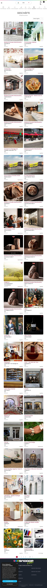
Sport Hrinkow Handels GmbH (12, 175)
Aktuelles (18, 581)
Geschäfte (19, 575)
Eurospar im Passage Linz (11, 149)
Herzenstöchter (28, 415)
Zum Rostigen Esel (29, 69)
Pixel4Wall (7, 362)
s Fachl (26, 389)
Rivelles (6, 522)
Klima (5, 549)
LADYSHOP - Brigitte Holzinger (12, 495)
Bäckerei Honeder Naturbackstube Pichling (15, 309)
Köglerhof (6, 282)
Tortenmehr (7, 69)
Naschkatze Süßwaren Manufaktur (33, 469)
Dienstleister (19, 578)
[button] (24, 2)
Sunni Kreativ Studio (9, 229)
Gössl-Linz (7, 335)
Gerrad (6, 442)
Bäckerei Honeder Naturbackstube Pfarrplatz (16, 42)
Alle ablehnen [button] (10, 584)
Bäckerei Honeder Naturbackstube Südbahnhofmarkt (18, 202)
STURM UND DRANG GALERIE (31, 522)
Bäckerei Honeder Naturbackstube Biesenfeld (16, 255)
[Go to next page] (32, 557)
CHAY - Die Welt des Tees (31, 362)
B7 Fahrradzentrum (29, 175)
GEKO (25, 309)
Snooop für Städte (36, 568)
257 (30, 556)
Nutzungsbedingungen (39, 584)
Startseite (33, 575)
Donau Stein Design (29, 442)
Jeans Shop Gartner (9, 389)
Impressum (23, 586)
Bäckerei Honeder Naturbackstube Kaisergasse (17, 95)
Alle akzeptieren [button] (9, 581)
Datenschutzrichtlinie (5, 578)
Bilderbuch (7, 415)
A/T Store (27, 495)
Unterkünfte (19, 571)
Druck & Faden (28, 549)
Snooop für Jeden (35, 571)
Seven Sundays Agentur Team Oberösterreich (16, 469)
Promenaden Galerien (30, 42)
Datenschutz (31, 584)
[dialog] (9, 574)
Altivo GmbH (27, 335)
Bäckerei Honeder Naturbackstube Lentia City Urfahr (18, 122)
